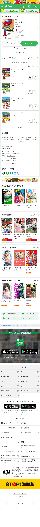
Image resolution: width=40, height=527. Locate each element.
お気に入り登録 (34, 58)
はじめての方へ (8, 423)
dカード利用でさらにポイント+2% (22, 35)
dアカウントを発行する (20, 494)
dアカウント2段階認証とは (8, 456)
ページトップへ (20, 503)
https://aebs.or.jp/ (17, 476)
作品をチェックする (21, 48)
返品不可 (17, 36)
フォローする (22, 22)
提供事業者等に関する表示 (28, 446)
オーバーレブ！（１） (17, 69)
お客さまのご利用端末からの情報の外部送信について (28, 461)
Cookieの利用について (27, 456)
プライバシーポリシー (7, 451)
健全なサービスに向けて (28, 451)
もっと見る (33, 215)
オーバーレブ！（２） (17, 83)
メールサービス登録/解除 (8, 428)
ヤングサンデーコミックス (15, 153)
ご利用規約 (4, 446)
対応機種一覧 (25, 423)
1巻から (29, 66)
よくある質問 (25, 428)
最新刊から (35, 66)
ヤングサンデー (11, 156)
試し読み (9, 38)
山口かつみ (17, 22)
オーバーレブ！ (12, 158)
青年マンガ (11, 151)
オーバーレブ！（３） (17, 98)
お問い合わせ (5, 432)
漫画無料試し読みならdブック (7, 325)
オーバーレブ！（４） (17, 113)
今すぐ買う (30, 43)
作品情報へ (19, 52)
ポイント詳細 (19, 32)
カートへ (12, 43)
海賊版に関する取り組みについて (8, 461)
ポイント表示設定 (26, 432)
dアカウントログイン (7, 437)
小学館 (9, 148)
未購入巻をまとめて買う (21, 62)
